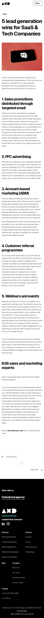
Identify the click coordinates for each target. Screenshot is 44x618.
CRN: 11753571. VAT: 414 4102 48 (22, 614)
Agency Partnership (9, 557)
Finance (28, 537)
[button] (37, 3)
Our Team (16, 572)
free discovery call (15, 430)
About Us (15, 567)
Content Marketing (9, 542)
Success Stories (18, 577)
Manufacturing (31, 547)
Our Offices (6, 598)
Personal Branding (9, 537)
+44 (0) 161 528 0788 (10, 593)
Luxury (28, 542)
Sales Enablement (9, 547)
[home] (6, 3)
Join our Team (17, 582)
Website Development (10, 552)
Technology (30, 552)
